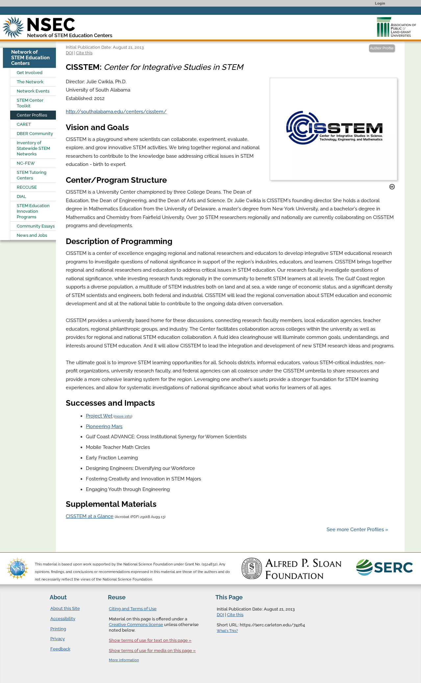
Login (380, 3)
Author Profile (382, 48)
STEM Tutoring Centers (31, 175)
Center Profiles (32, 115)
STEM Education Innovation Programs (33, 211)
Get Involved (29, 72)
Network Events (33, 91)
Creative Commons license (136, 624)
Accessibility (62, 618)
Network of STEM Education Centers (30, 57)
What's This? (227, 631)
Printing (58, 628)
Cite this (84, 52)
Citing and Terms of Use (133, 608)
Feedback (60, 648)
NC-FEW (26, 163)
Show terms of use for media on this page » (152, 650)
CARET (24, 124)
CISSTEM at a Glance (89, 516)
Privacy (57, 638)
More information (124, 660)
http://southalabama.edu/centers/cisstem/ (116, 112)
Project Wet (99, 416)
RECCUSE (27, 187)
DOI (69, 52)
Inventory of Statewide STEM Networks (33, 148)
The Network (30, 81)
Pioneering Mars (104, 426)
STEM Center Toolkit (30, 103)
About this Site (65, 608)
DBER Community (35, 133)
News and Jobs (32, 235)
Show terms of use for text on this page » (150, 640)
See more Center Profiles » (357, 530)
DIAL (21, 196)
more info (122, 416)
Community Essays (36, 226)
